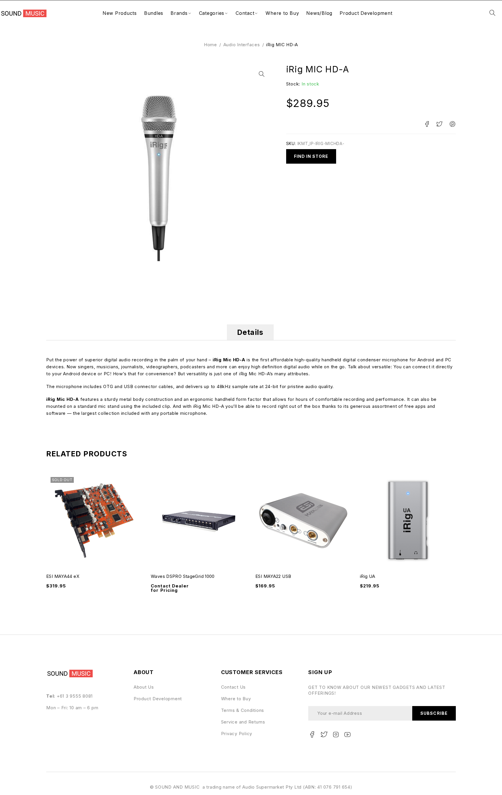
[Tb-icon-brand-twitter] (324, 734)
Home (210, 44)
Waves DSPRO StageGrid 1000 (183, 576)
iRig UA (367, 576)
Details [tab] (250, 332)
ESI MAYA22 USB (273, 576)
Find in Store (311, 156)
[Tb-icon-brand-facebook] (312, 734)
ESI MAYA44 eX (62, 576)
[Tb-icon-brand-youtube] (348, 734)
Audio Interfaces (241, 44)
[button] (261, 74)
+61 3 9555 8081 (75, 696)
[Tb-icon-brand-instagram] (336, 734)
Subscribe (433, 713)
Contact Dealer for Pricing (170, 588)
